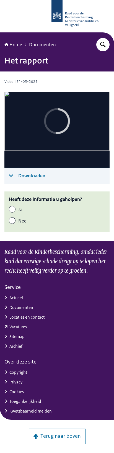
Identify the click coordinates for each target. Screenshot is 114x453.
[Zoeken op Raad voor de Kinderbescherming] (103, 44)
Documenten (42, 45)
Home (15, 45)
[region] (57, 130)
